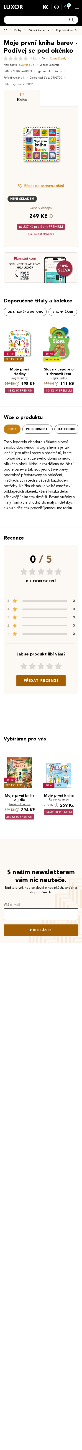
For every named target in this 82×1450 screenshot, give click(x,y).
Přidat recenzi (41, 680)
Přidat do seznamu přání (44, 186)
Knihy (17, 30)
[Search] (71, 20)
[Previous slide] (15, 144)
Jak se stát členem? (41, 234)
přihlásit (41, 930)
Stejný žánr (62, 311)
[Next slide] (67, 144)
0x (35, 58)
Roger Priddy (58, 58)
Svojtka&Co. (27, 64)
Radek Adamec (59, 799)
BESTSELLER (13, 359)
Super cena (52, 359)
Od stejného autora (25, 311)
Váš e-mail (12, 904)
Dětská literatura (38, 30)
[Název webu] (13, 7)
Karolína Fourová (20, 804)
